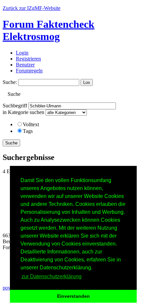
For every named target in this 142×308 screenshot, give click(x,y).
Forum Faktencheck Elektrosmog (48, 30)
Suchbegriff (15, 105)
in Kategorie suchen (23, 112)
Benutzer (25, 64)
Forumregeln (29, 70)
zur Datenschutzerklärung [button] (51, 276)
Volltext (31, 124)
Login (22, 53)
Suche (11, 142)
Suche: (10, 82)
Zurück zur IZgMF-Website (31, 8)
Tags (28, 131)
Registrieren (28, 58)
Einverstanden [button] (73, 296)
